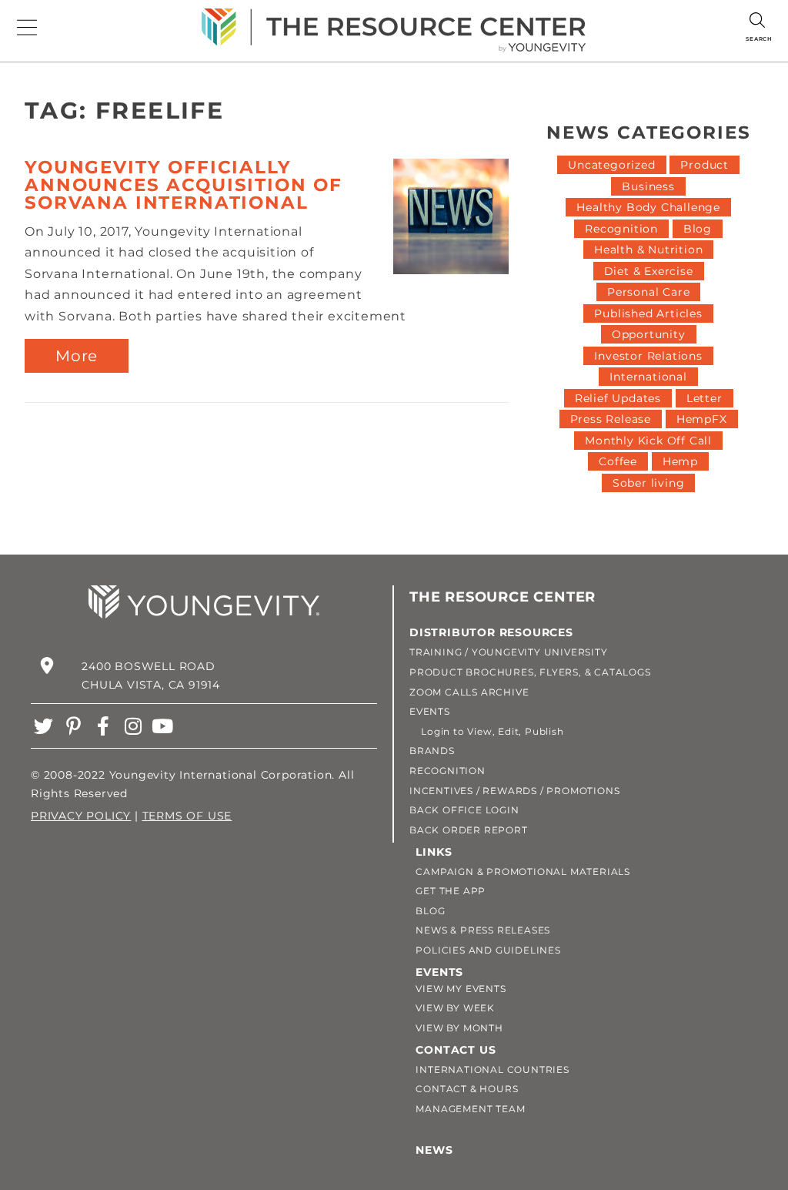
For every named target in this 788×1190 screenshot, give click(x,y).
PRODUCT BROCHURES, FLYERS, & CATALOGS (530, 672)
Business (648, 186)
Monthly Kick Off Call (648, 441)
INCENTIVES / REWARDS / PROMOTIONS (514, 790)
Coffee (618, 461)
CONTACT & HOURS (467, 1088)
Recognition (621, 229)
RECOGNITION (447, 770)
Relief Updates (618, 398)
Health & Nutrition (648, 249)
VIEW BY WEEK (455, 1008)
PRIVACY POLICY (81, 816)
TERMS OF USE (187, 816)
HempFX (701, 419)
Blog (697, 229)
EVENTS (429, 711)
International (647, 377)
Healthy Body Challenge (648, 207)
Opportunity (649, 334)
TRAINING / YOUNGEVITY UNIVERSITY (508, 652)
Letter (704, 398)
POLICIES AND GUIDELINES (488, 950)
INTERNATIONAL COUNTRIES (492, 1069)
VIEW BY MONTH (459, 1028)
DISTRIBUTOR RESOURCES (491, 632)
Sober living (649, 483)
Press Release (610, 419)
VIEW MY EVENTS (461, 988)
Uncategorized (611, 165)
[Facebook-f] (103, 726)
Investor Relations (648, 356)
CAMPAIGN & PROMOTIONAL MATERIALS (523, 871)
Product (704, 165)
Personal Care (648, 292)
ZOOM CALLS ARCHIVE (469, 692)
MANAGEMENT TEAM (470, 1109)
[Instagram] (132, 726)
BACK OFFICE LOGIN (464, 810)
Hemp (680, 461)
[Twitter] (43, 726)
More (76, 356)
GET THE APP (451, 891)
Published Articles (648, 313)
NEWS (434, 1150)
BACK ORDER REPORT (468, 830)
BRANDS (432, 750)
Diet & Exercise (648, 271)
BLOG (430, 911)
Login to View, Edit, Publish (486, 731)
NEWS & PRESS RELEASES (483, 930)
